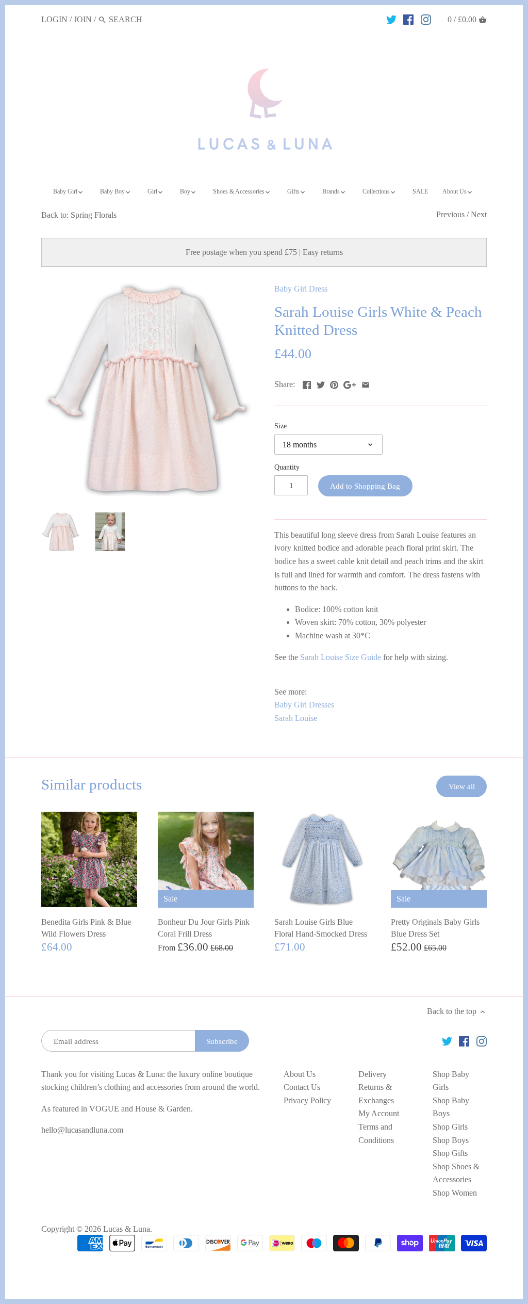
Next (479, 214)
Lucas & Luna (126, 1229)
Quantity (287, 467)
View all (462, 786)
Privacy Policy (307, 1100)
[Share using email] (365, 383)
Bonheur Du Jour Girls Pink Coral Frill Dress (204, 927)
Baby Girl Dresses (304, 704)
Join (83, 19)
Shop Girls (450, 1126)
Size (280, 426)
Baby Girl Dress (300, 288)
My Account (378, 1113)
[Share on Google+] (349, 383)
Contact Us (302, 1087)
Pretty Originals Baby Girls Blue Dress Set (435, 927)
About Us (300, 1074)
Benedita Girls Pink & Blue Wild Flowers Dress (86, 927)
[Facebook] (408, 19)
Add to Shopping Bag (365, 485)
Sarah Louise (295, 718)
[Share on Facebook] (307, 383)
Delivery (372, 1074)
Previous (450, 214)
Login (54, 19)
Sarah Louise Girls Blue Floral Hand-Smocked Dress (320, 927)
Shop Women (455, 1192)
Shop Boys (451, 1140)
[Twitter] (391, 19)
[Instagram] (426, 19)
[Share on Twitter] (321, 383)
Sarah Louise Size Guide (341, 657)
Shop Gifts (450, 1153)
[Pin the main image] (334, 383)
